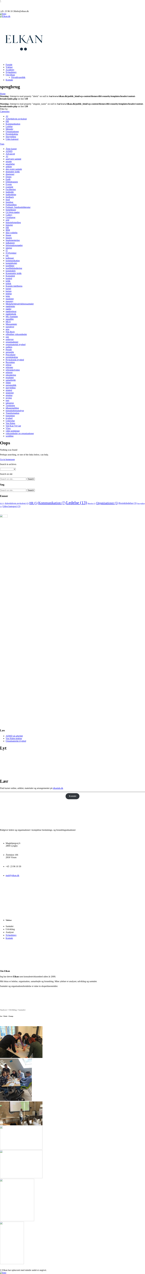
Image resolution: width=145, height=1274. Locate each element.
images (9, 238)
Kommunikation (13, 124)
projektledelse (12, 357)
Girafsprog (10, 217)
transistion (10, 415)
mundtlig (10, 319)
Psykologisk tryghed (15, 360)
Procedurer (10, 354)
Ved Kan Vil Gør (13, 426)
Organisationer (12, 131)
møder (8, 309)
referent (9, 372)
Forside (9, 64)
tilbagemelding (12, 408)
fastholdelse (11, 194)
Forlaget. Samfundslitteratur (18, 207)
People (9, 349)
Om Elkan (10, 75)
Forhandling (11, 204)
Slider (8, 382)
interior (9, 248)
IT (7, 250)
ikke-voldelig (11, 232)
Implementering (13, 240)
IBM (8, 230)
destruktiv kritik (13, 171)
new (7, 329)
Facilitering (11, 189)
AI (7, 116)
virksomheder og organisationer (20, 433)
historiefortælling (13, 222)
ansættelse (10, 164)
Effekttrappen (12, 182)
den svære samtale (14, 169)
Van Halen (10, 423)
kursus (8, 291)
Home (3, 93)
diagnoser (10, 174)
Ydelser (9, 67)
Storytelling (11, 136)
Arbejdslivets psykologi (16, 119)
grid (7, 220)
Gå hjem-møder (13, 212)
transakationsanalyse (15, 410)
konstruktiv (11, 271)
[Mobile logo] (3, 1272)
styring (9, 398)
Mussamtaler (11, 324)
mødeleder (10, 306)
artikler (9, 166)
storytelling (11, 387)
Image (8, 235)
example (9, 187)
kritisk (8, 283)
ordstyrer (10, 339)
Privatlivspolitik (18, 77)
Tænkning (10, 405)
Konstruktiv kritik (14, 273)
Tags (2, 144)
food (8, 199)
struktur (9, 395)
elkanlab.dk (58, 788)
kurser (8, 288)
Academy (10, 69)
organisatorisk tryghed (15, 344)
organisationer (12, 342)
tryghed (9, 418)
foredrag (9, 202)
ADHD (9, 151)
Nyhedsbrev (11, 72)
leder (8, 296)
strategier (10, 393)
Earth (8, 179)
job (7, 255)
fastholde (10, 192)
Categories (4, 111)
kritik (8, 281)
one (7, 337)
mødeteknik (11, 314)
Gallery (9, 215)
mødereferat (11, 311)
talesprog (10, 403)
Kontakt (9, 80)
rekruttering (11, 375)
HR (7, 121)
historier (9, 225)
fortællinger (11, 210)
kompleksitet (11, 263)
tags (7, 400)
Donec (9, 177)
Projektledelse (12, 134)
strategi (9, 390)
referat (8, 365)
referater (9, 367)
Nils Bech (10, 332)
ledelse (9, 293)
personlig (10, 352)
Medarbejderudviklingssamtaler (20, 304)
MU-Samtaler (12, 316)
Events (9, 184)
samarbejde (11, 380)
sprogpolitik (11, 385)
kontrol (9, 278)
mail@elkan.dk (12, 875)
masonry (9, 301)
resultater (10, 377)
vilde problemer (13, 431)
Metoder (9, 129)
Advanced (10, 154)
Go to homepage (7, 459)
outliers (9, 347)
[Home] (3, 14)
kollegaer (10, 258)
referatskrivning (13, 370)
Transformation (12, 413)
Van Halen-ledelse (14, 738)
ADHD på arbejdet (14, 736)
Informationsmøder (14, 245)
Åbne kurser (11, 149)
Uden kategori (12, 139)
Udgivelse (10, 421)
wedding (9, 436)
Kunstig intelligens (14, 286)
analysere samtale (13, 159)
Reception (10, 362)
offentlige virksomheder (16, 334)
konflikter (10, 265)
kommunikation (13, 260)
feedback (10, 197)
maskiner (10, 299)
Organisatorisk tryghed (16, 741)
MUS (8, 321)
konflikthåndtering (14, 268)
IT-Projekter (11, 253)
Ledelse (9, 126)
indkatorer (10, 243)
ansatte (9, 161)
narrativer (10, 326)
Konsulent (10, 276)
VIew (8, 428)
